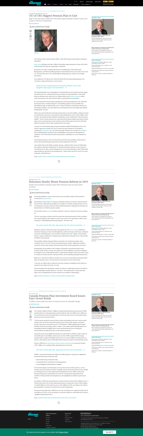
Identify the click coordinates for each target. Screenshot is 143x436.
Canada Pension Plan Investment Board (49, 397)
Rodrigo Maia (71, 276)
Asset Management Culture (35, 13)
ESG (63, 397)
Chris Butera (35, 23)
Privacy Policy (63, 432)
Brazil (39, 276)
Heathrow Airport (74, 96)
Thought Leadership (50, 427)
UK (51, 156)
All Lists (47, 421)
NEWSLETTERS (98, 1)
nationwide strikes (47, 130)
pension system (46, 198)
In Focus (55, 4)
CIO (81, 415)
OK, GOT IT (109, 432)
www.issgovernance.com (87, 419)
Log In (105, 1)
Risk (30, 293)
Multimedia (75, 4)
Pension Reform (61, 276)
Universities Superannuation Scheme (64, 156)
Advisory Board (89, 1)
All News (48, 417)
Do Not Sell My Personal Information (90, 427)
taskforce (84, 130)
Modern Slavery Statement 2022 (88, 426)
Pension (40, 156)
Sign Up (111, 1)
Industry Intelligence (85, 4)
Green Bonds (72, 397)
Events (70, 4)
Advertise (67, 419)
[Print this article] (30, 39)
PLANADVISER (86, 415)
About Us (82, 1)
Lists (66, 4)
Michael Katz (35, 304)
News (49, 4)
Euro (66, 397)
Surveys (61, 4)
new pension (73, 230)
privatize (49, 211)
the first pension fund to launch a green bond (59, 343)
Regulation (31, 179)
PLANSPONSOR (95, 415)
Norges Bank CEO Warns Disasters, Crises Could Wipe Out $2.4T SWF (102, 63)
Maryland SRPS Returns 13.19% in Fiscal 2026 (103, 68)
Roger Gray (37, 64)
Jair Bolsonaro (46, 276)
